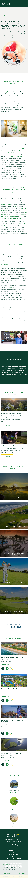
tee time (12, 370)
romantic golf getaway (7, 92)
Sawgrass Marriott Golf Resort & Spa (12, 218)
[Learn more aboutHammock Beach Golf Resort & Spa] (11, 668)
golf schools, (9, 287)
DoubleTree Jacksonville (16, 156)
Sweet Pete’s (7, 225)
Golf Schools (14, 852)
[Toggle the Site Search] (22, 3)
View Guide (14, 793)
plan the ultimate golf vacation (17, 366)
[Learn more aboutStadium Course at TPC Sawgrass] (11, 764)
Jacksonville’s (22, 223)
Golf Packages (14, 854)
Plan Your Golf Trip (14, 859)
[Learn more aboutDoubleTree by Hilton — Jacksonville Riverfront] (11, 733)
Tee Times (4, 760)
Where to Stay (14, 850)
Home (4, 15)
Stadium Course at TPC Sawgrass (11, 753)
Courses (14, 848)
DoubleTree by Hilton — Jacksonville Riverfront (12, 720)
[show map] (7, 668)
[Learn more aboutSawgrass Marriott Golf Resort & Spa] (11, 700)
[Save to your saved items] (3, 668)
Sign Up (14, 809)
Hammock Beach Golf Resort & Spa (12, 657)
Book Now (4, 664)
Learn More (6, 873)
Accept (22, 873)
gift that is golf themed (7, 204)
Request (14, 826)
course (16, 206)
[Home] (6, 3)
